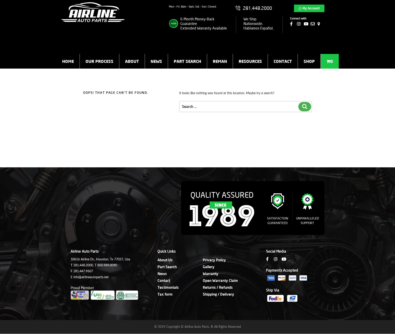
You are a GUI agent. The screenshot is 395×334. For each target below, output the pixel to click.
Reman (220, 61)
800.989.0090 (107, 265)
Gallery (208, 267)
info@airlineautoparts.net (91, 277)
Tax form (165, 294)
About (132, 61)
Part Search (187, 61)
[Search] (304, 106)
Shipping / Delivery (218, 294)
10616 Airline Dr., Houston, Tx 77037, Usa (100, 259)
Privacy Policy (214, 260)
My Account (311, 8)
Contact (283, 61)
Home (68, 61)
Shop (309, 61)
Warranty (210, 273)
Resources (250, 61)
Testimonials (168, 287)
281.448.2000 (83, 265)
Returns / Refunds (218, 287)
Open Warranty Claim (220, 280)
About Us (165, 260)
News (156, 61)
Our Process (99, 61)
